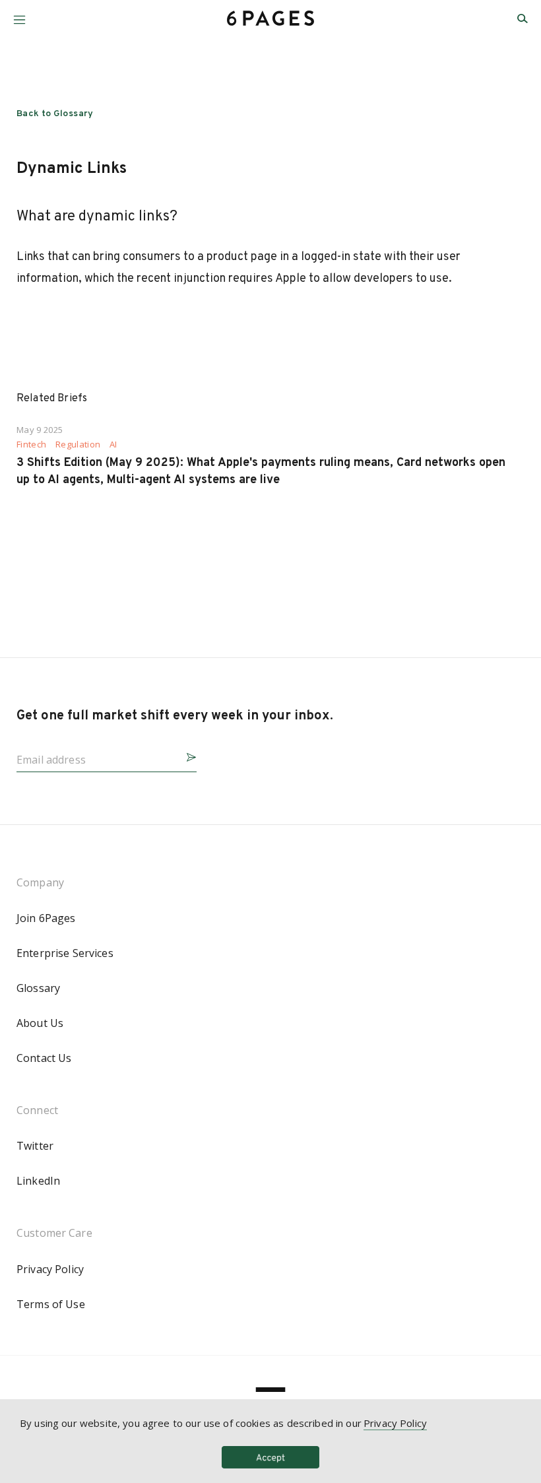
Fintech (31, 444)
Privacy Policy (50, 1269)
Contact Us (43, 1058)
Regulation (77, 444)
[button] (19, 15)
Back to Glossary (55, 113)
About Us (39, 1023)
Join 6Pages (46, 918)
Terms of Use (50, 1304)
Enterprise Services (64, 953)
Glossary (38, 988)
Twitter (34, 1145)
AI (113, 444)
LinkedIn (38, 1180)
